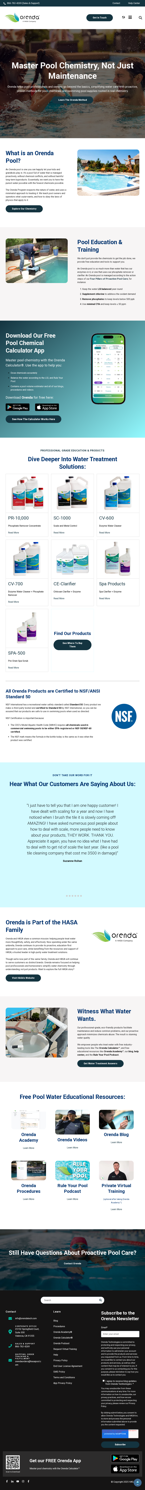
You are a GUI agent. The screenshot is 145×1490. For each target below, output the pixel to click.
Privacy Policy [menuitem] (60, 1360)
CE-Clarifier (65, 583)
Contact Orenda (72, 1263)
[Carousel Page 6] (78, 896)
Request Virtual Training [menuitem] (65, 1349)
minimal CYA (93, 304)
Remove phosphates (93, 299)
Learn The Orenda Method (72, 100)
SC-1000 (62, 518)
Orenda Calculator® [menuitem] (63, 1337)
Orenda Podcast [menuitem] (61, 1343)
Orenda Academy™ (114, 1051)
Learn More (116, 1142)
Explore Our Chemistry (24, 208)
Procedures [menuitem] (59, 1326)
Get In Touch (99, 17)
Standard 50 (76, 704)
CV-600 (106, 518)
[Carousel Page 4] (72, 896)
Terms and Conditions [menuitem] (64, 1377)
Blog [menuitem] (55, 1320)
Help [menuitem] (55, 1354)
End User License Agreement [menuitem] (67, 1366)
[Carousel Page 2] (67, 896)
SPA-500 (16, 653)
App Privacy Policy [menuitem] (62, 1383)
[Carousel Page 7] (81, 896)
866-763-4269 (14, 3)
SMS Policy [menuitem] (59, 1371)
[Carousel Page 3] (70, 896)
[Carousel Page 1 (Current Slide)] (64, 896)
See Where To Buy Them (72, 645)
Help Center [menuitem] (134, 3)
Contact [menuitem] (116, 3)
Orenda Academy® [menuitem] (62, 1332)
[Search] (100, 1300)
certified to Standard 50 (48, 708)
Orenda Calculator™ (109, 1048)
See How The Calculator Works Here (33, 419)
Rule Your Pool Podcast (106, 1054)
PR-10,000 (18, 518)
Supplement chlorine (93, 294)
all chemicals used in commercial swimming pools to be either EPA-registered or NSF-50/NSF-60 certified (51, 728)
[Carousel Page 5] (75, 896)
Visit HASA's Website (23, 978)
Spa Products (112, 583)
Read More (13, 532)
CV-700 (15, 583)
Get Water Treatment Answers (100, 1063)
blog (130, 1051)
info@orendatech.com (26, 1318)
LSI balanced (104, 289)
